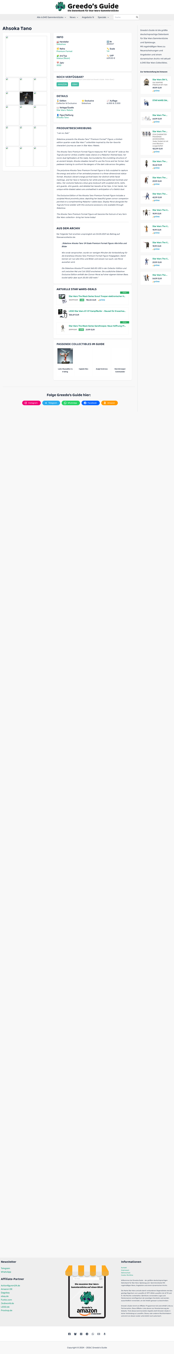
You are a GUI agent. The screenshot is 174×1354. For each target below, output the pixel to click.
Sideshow (61, 44)
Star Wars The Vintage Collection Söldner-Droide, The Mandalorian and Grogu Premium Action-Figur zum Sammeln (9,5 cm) (160, 242)
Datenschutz (125, 1273)
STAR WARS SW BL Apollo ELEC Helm (160, 100)
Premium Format (64, 51)
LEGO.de (5, 1307)
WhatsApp (6, 1272)
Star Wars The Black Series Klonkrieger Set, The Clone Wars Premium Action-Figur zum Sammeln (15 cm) (160, 115)
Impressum (125, 1270)
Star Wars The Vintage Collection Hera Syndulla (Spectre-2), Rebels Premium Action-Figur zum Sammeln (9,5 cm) (160, 226)
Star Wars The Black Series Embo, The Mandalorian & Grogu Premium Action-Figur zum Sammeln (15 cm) (160, 161)
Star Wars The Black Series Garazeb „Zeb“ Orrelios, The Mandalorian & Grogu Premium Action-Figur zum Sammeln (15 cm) (160, 194)
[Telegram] (87, 1334)
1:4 (108, 51)
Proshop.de (6, 1310)
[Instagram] (81, 1334)
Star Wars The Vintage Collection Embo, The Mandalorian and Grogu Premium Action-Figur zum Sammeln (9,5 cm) (160, 210)
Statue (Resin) (63, 58)
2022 (59, 65)
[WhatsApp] (93, 1334)
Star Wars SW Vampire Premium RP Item (160, 79)
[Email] (98, 1334)
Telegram (5, 1268)
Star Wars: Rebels (65, 110)
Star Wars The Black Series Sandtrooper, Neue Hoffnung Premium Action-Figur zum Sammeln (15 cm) (97, 326)
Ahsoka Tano (63, 117)
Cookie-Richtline (127, 1275)
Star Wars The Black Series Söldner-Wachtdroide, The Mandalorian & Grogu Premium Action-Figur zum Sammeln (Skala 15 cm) (160, 177)
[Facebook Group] (75, 1334)
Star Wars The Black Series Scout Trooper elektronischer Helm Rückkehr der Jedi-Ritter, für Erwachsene (97, 296)
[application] (64, 17)
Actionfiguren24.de (10, 1285)
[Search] (137, 17)
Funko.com (6, 1299)
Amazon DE (6, 1289)
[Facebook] (69, 1334)
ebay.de (5, 1296)
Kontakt (124, 1268)
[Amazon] (104, 1334)
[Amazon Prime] (101, 300)
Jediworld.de (7, 1303)
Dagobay (5, 1292)
